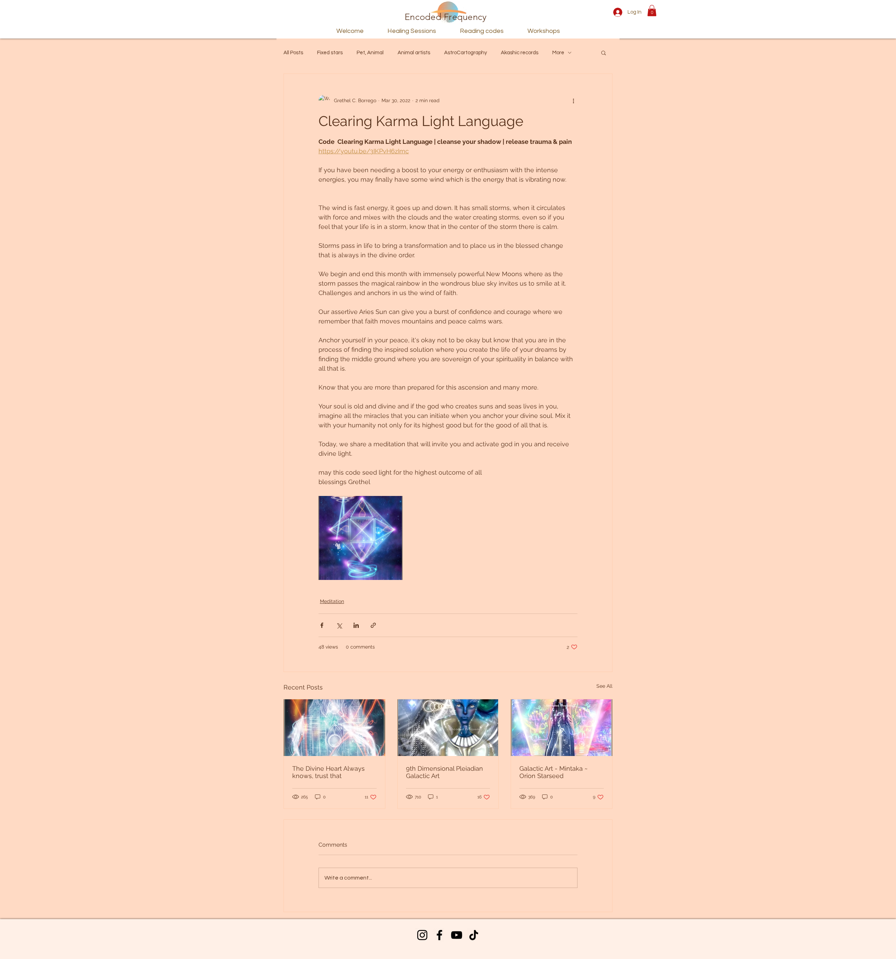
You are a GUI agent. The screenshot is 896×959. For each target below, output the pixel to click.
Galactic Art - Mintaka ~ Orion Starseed (553, 772)
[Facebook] (439, 935)
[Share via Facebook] (321, 625)
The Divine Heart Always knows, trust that (328, 772)
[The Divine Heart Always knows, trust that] (334, 727)
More (558, 52)
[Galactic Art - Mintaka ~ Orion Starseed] (561, 727)
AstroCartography (465, 52)
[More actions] (573, 100)
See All (604, 686)
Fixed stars (330, 52)
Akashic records (519, 52)
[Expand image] (360, 538)
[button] (652, 10)
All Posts (293, 52)
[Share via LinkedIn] (356, 625)
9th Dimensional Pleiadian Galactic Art (444, 772)
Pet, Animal (370, 52)
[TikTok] (474, 935)
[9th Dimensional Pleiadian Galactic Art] (448, 727)
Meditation (332, 601)
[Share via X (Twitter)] (339, 625)
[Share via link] (373, 625)
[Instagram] (422, 935)
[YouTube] (456, 935)
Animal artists (414, 52)
